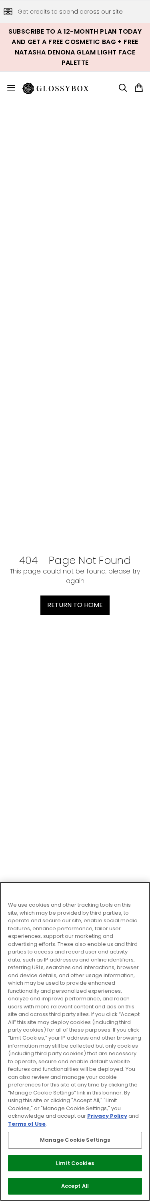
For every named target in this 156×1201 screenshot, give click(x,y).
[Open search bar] (123, 88)
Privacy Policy (107, 1116)
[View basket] (139, 88)
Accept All (75, 1186)
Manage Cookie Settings (75, 1140)
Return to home (75, 605)
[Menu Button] (8, 88)
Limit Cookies (75, 1163)
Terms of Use (27, 1124)
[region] (75, 1041)
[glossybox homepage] (60, 87)
